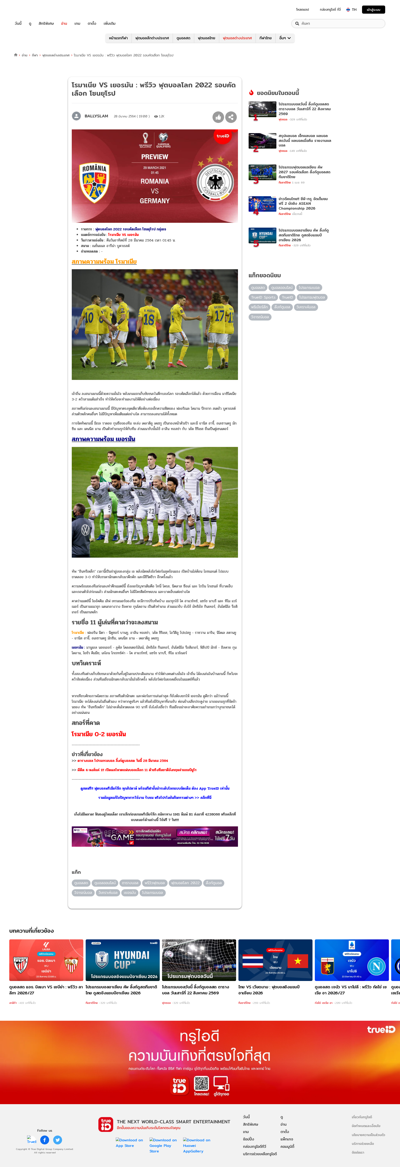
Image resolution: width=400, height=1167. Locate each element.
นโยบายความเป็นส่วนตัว (368, 1134)
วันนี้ (18, 23)
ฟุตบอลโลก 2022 (185, 883)
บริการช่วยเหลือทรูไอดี (260, 1154)
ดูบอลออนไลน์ (105, 883)
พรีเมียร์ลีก (259, 307)
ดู (30, 23)
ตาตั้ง (92, 23)
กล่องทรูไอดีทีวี (254, 1146)
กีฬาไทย (265, 38)
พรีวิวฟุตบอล (155, 883)
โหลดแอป (302, 9)
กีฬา (35, 55)
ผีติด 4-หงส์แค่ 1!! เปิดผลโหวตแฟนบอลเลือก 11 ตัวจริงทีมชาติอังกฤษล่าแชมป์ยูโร (137, 770)
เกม (77, 23)
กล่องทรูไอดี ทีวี (330, 9)
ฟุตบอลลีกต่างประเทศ (152, 38)
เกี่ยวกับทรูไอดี (362, 1117)
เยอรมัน (130, 892)
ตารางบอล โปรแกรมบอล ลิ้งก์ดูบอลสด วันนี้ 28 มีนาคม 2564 (123, 761)
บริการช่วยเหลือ (363, 1143)
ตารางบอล (130, 883)
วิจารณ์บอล (83, 892)
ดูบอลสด (183, 38)
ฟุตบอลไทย (206, 38)
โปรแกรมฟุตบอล (312, 297)
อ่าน (64, 23)
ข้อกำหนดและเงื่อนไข (366, 1125)
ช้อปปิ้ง (248, 1139)
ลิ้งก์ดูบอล (214, 883)
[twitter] (57, 1140)
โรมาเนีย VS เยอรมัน (123, 235)
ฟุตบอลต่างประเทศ (237, 38)
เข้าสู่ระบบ (373, 9)
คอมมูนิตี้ (287, 1146)
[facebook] (44, 1140)
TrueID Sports (263, 297)
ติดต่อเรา (358, 1152)
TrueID (29, 10)
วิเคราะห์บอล (108, 892)
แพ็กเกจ (287, 1139)
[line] (31, 1140)
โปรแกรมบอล (152, 892)
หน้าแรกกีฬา (118, 38)
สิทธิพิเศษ (46, 23)
